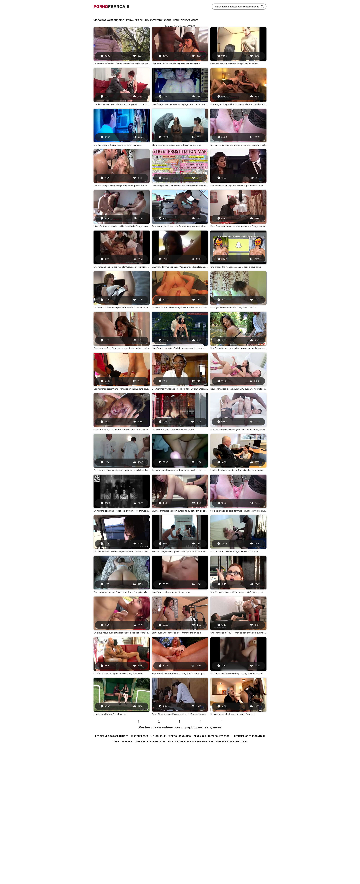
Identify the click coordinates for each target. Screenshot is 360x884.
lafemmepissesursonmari (248, 736)
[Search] (262, 6)
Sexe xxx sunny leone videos (212, 736)
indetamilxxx (139, 736)
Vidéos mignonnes (179, 736)
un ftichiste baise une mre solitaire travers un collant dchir (207, 741)
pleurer (127, 741)
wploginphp (158, 736)
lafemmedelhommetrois (150, 741)
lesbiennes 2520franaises (112, 736)
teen (116, 741)
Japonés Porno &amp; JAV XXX (180, 26)
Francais (111, 6)
